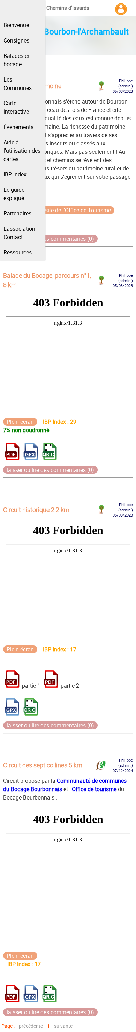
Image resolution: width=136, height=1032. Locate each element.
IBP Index (15, 174)
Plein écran (20, 422)
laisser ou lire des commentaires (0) (50, 239)
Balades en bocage (17, 60)
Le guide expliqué (13, 194)
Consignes (16, 40)
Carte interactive (16, 107)
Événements (18, 127)
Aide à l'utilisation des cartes (21, 150)
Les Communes (17, 84)
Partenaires (17, 213)
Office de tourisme (94, 789)
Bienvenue (16, 25)
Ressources (17, 252)
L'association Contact (19, 233)
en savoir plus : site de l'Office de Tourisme (59, 210)
